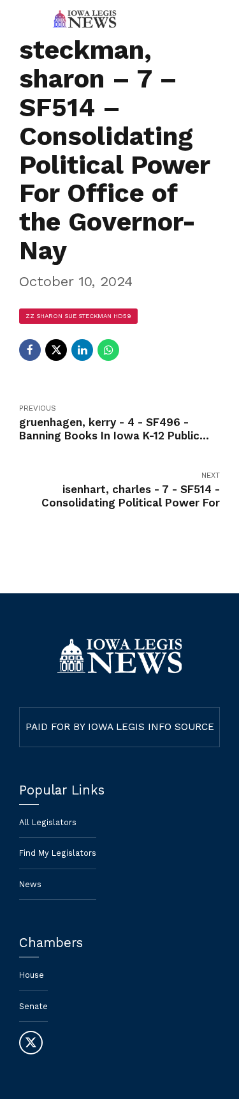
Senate (33, 1006)
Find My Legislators (57, 853)
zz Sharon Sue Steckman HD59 (78, 315)
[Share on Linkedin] (82, 350)
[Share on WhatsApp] (108, 350)
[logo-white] (119, 656)
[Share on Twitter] (56, 350)
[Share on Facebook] (30, 350)
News (30, 884)
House (31, 975)
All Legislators (47, 822)
